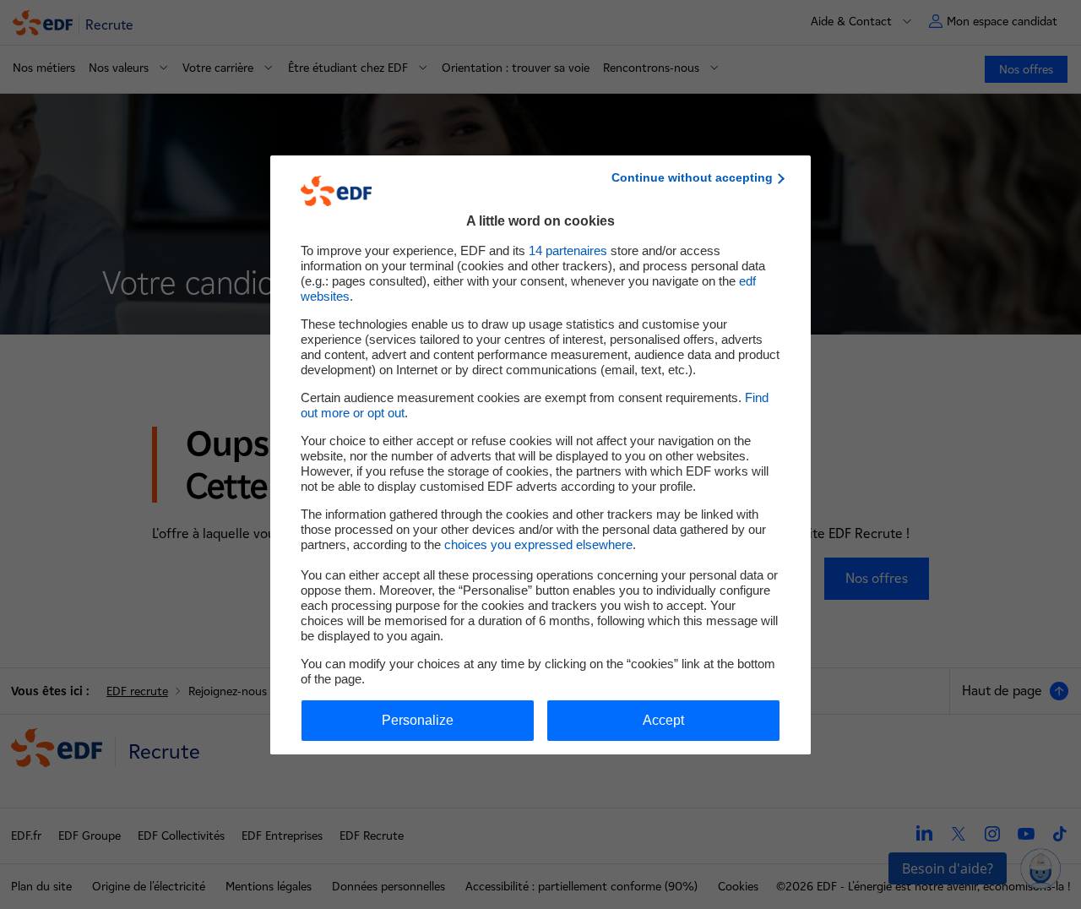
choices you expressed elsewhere (538, 544)
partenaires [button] (568, 250)
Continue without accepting (692, 177)
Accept (663, 720)
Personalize (418, 720)
